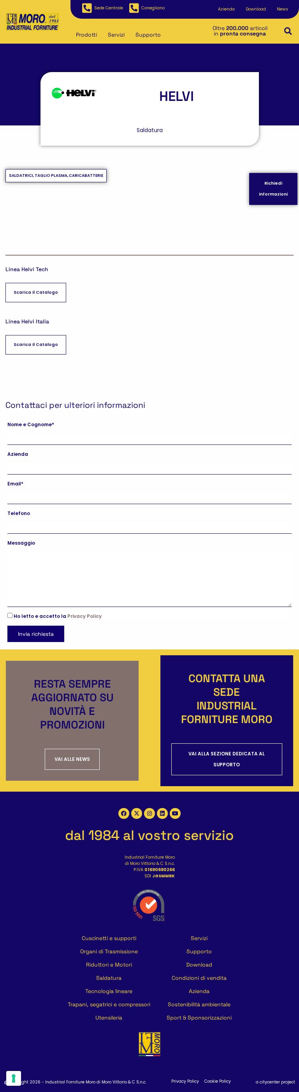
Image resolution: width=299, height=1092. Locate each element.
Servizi (116, 34)
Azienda (226, 9)
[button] (288, 31)
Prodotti (86, 34)
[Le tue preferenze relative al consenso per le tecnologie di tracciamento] (13, 1078)
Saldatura (108, 977)
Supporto (148, 34)
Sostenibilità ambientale (199, 1004)
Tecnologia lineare (108, 991)
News (282, 9)
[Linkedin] (162, 813)
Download (256, 9)
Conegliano (153, 8)
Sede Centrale (108, 8)
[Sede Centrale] (86, 8)
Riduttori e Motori (109, 964)
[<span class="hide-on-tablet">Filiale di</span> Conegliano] (133, 8)
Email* (15, 484)
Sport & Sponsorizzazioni (199, 1017)
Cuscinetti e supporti (109, 938)
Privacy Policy (84, 616)
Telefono (18, 513)
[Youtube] (175, 813)
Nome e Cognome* (30, 425)
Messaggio (21, 543)
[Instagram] (149, 813)
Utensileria (108, 1017)
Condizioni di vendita (199, 977)
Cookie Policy (217, 1081)
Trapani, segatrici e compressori (109, 1004)
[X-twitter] (136, 813)
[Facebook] (123, 813)
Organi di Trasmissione (109, 951)
